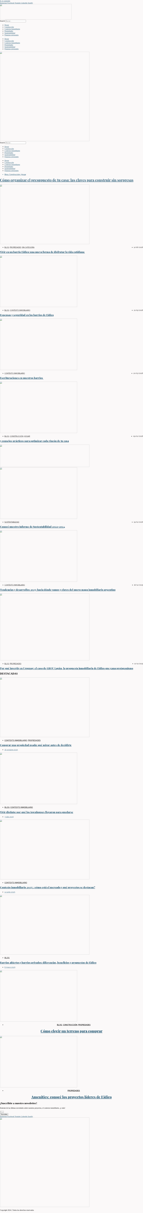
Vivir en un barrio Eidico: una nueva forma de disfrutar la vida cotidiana (42, 252)
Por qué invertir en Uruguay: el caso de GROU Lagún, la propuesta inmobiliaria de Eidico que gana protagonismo (66, 668)
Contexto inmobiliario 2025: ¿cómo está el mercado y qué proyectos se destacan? (47, 887)
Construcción (9, 27)
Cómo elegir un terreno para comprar (71, 1030)
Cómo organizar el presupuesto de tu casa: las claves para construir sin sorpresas (66, 179)
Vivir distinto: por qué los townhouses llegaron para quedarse (36, 812)
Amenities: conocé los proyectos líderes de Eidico (71, 1096)
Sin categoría (28, 247)
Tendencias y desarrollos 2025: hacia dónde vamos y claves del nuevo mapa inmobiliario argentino (58, 589)
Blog (6, 247)
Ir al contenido (5, 1)
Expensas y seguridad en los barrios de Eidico (27, 315)
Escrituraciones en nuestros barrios (21, 378)
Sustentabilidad (9, 33)
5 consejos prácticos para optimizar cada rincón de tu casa (34, 441)
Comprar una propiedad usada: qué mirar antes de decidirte (36, 745)
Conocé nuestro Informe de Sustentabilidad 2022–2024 (32, 526)
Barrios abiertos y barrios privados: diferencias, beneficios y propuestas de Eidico (48, 962)
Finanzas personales (11, 35)
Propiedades (8, 31)
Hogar (6, 25)
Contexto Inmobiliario (12, 29)
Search (2, 21)
